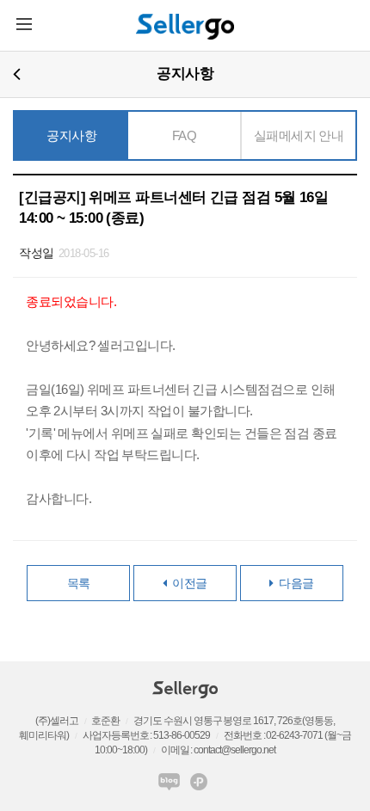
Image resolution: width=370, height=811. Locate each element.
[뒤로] (17, 73)
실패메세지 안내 (299, 135)
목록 (78, 583)
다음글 (294, 583)
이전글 (187, 583)
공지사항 (71, 135)
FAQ (184, 135)
